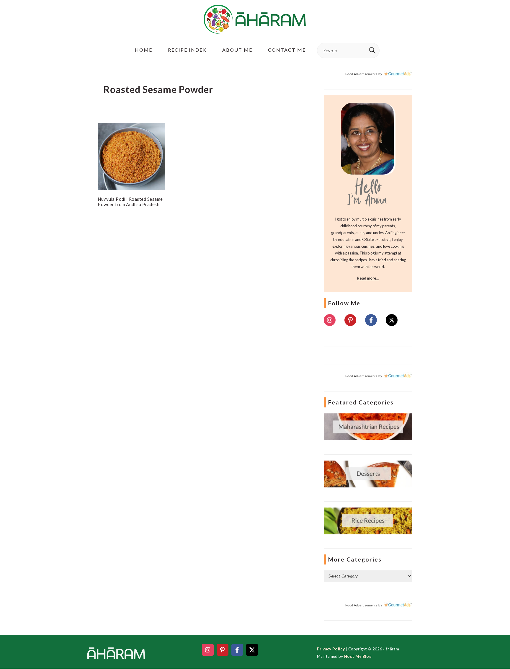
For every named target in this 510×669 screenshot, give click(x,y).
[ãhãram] (255, 28)
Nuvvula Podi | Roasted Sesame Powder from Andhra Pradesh (130, 201)
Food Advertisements (361, 74)
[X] (392, 320)
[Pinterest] (350, 320)
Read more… (368, 278)
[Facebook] (371, 320)
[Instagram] (330, 320)
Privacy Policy (331, 649)
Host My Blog (358, 656)
